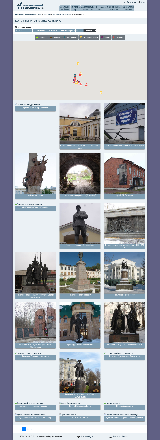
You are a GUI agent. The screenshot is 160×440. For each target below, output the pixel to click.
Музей (107, 37)
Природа (42, 37)
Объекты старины (67, 30)
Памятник (119, 37)
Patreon (117, 436)
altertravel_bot (87, 436)
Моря (17, 30)
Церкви (79, 30)
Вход (142, 2)
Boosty (125, 436)
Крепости (53, 30)
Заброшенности (40, 30)
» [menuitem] (35, 429)
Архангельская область (62, 14)
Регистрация (133, 2)
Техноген (56, 37)
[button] (61, 7)
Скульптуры (26, 30)
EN (124, 2)
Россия (47, 14)
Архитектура (71, 37)
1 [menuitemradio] (24, 429)
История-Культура (90, 37)
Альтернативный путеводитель (29, 14)
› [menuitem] (31, 429)
